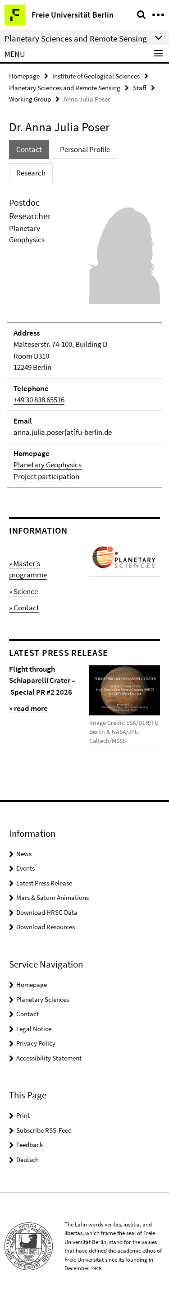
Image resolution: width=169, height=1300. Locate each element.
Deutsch (27, 1159)
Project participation (46, 476)
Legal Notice (33, 1028)
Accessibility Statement (49, 1058)
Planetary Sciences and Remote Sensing (64, 87)
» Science (23, 591)
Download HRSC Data (47, 912)
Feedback (29, 1144)
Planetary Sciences (42, 999)
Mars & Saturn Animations (52, 897)
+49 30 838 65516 (39, 400)
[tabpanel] (84, 342)
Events (25, 868)
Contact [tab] (29, 149)
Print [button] (23, 1115)
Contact (27, 1014)
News (24, 853)
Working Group (30, 99)
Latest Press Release (44, 883)
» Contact (24, 608)
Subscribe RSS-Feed (44, 1130)
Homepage (24, 76)
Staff (139, 87)
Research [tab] (31, 173)
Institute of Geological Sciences (96, 76)
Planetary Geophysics (48, 465)
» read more (28, 708)
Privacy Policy (35, 1043)
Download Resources (45, 926)
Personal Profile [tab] (85, 149)
